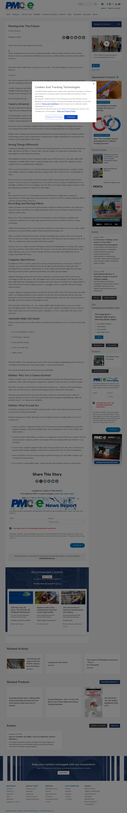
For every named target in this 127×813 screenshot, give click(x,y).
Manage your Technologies (54, 117)
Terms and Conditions (50, 104)
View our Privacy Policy (66, 111)
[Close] (93, 84)
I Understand (71, 117)
